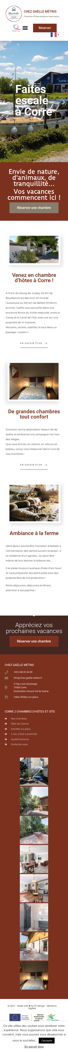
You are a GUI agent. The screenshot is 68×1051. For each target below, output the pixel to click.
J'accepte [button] (46, 1040)
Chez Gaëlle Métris (40, 11)
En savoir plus (34, 1046)
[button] (25, 28)
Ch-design (39, 1005)
